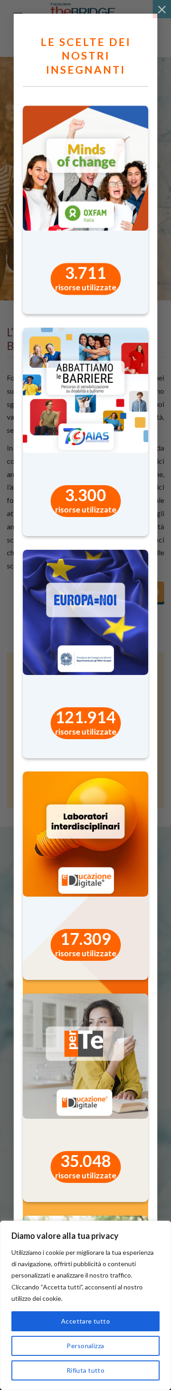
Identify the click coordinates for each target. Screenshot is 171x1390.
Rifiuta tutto (85, 1370)
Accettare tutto (85, 1321)
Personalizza (85, 1345)
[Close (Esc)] (162, 9)
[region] (85, 1305)
